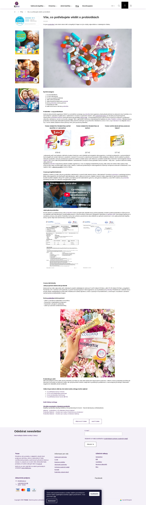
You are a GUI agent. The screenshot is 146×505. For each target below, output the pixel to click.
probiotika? (51, 24)
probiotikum (115, 174)
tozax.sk (39, 464)
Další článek (95, 421)
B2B (97, 459)
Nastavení (52, 501)
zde (54, 496)
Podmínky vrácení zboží (62, 472)
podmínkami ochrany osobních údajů (116, 439)
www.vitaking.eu (26, 468)
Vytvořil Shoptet (127, 500)
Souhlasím (94, 494)
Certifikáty (99, 462)
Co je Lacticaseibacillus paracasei (57, 393)
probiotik (65, 101)
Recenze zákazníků (101, 464)
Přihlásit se (90, 444)
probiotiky (109, 290)
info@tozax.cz (22, 481)
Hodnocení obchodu (61, 457)
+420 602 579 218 (23, 483)
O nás (56, 459)
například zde (111, 214)
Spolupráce (99, 457)
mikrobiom (116, 121)
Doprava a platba (60, 462)
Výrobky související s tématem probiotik (56, 406)
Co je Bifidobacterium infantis (55, 392)
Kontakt (57, 469)
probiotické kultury (101, 116)
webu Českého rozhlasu (115, 119)
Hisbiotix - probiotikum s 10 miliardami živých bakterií (58, 410)
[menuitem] (38, 5)
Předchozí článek (81, 421)
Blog (97, 467)
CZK (112, 6)
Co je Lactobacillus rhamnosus (56, 395)
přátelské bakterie (57, 117)
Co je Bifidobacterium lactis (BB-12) (57, 397)
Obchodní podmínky (61, 464)
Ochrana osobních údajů (62, 467)
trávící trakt (83, 117)
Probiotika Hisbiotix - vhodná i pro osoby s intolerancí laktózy (61, 414)
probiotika (53, 103)
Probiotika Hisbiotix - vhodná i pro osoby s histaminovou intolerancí (63, 412)
